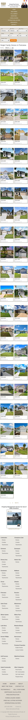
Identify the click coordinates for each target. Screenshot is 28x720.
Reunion (16, 592)
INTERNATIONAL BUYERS (14, 20)
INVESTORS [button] (14, 15)
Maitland (16, 570)
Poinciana (3, 592)
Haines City (17, 559)
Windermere (17, 603)
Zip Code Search (20, 674)
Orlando (16, 581)
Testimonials (5, 689)
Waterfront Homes (19, 656)
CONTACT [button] (13, 24)
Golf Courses (4, 656)
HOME (14, 9)
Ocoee (2, 581)
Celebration (4, 537)
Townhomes (5, 544)
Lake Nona (4, 625)
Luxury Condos (19, 650)
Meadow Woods (18, 625)
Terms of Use (16, 716)
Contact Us (19, 686)
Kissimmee (4, 570)
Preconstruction (12, 694)
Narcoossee (17, 636)
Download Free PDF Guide (14, 528)
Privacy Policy (9, 716)
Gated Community (6, 667)
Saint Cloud (4, 603)
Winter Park (17, 614)
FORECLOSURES (14, 18)
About (20, 683)
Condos (4, 542)
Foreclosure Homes (12, 698)
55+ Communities (20, 672)
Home (5, 683)
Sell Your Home (19, 689)
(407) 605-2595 (8, 706)
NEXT (16, 502)
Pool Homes (19, 669)
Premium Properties (19, 645)
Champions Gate (18, 537)
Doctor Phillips (5, 636)
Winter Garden (5, 614)
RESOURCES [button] (14, 22)
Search (12, 683)
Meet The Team (7, 686)
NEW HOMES (14, 11)
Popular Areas (19, 676)
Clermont (3, 548)
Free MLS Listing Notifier (13, 700)
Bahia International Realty (12, 709)
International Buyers (13, 703)
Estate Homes (19, 647)
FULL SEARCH (14, 13)
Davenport (17, 548)
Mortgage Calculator (13, 692)
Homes (4, 540)
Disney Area (4, 559)
